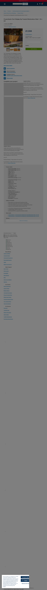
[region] (15, 581)
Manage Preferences (26, 583)
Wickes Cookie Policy (10, 586)
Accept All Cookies (25, 577)
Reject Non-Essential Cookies (26, 580)
